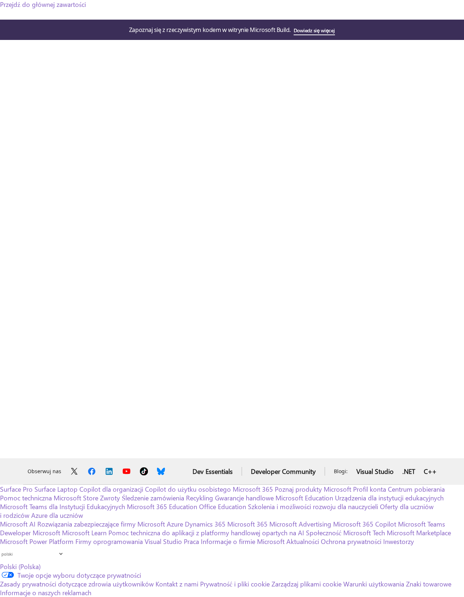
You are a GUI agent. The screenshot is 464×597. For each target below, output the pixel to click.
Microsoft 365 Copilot (364, 524)
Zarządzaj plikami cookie (306, 584)
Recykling (200, 498)
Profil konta (369, 489)
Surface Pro (16, 489)
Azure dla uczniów (57, 515)
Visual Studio (375, 471)
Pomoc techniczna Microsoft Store (49, 498)
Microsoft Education (304, 498)
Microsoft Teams (421, 524)
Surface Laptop (56, 489)
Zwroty (110, 498)
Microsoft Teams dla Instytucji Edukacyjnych (62, 506)
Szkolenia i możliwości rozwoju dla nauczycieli (313, 506)
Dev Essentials (212, 471)
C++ (430, 471)
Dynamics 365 (205, 524)
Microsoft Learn (84, 532)
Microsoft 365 (253, 489)
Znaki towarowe (428, 584)
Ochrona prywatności (351, 541)
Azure (175, 524)
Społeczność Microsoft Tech (345, 532)
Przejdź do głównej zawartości (43, 4)
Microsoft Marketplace (419, 532)
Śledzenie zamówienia (153, 498)
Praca (191, 541)
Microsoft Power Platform (37, 541)
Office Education (222, 506)
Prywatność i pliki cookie (235, 584)
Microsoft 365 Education (162, 506)
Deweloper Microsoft (30, 532)
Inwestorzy (398, 541)
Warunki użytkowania (373, 584)
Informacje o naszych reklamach (45, 592)
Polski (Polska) (20, 566)
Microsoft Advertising (300, 524)
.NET (408, 471)
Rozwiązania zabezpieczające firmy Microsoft (101, 524)
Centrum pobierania (416, 489)
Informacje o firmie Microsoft (243, 541)
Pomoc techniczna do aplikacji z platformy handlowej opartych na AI (206, 532)
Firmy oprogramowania (109, 541)
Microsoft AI (18, 524)
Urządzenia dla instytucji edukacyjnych (389, 498)
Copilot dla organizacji (111, 489)
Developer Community (283, 471)
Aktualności (302, 541)
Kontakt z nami (177, 584)
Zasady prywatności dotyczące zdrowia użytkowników (77, 584)
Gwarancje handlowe (244, 498)
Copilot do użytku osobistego (188, 489)
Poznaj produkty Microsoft (313, 489)
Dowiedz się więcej (314, 30)
